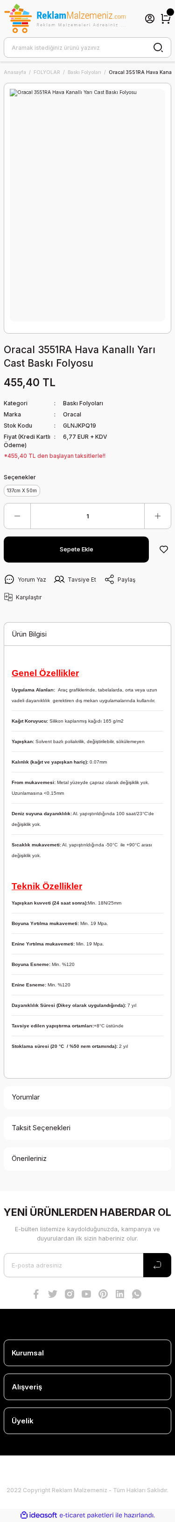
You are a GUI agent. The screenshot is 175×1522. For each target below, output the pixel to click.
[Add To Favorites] (163, 549)
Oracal (72, 414)
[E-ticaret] (86, 1515)
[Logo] (65, 19)
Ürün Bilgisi (29, 634)
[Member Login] (149, 18)
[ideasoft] (38, 1515)
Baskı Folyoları (83, 403)
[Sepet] (165, 18)
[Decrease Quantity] (17, 516)
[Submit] (157, 1265)
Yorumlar (26, 1097)
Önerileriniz (29, 1158)
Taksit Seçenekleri (41, 1127)
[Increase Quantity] (158, 516)
